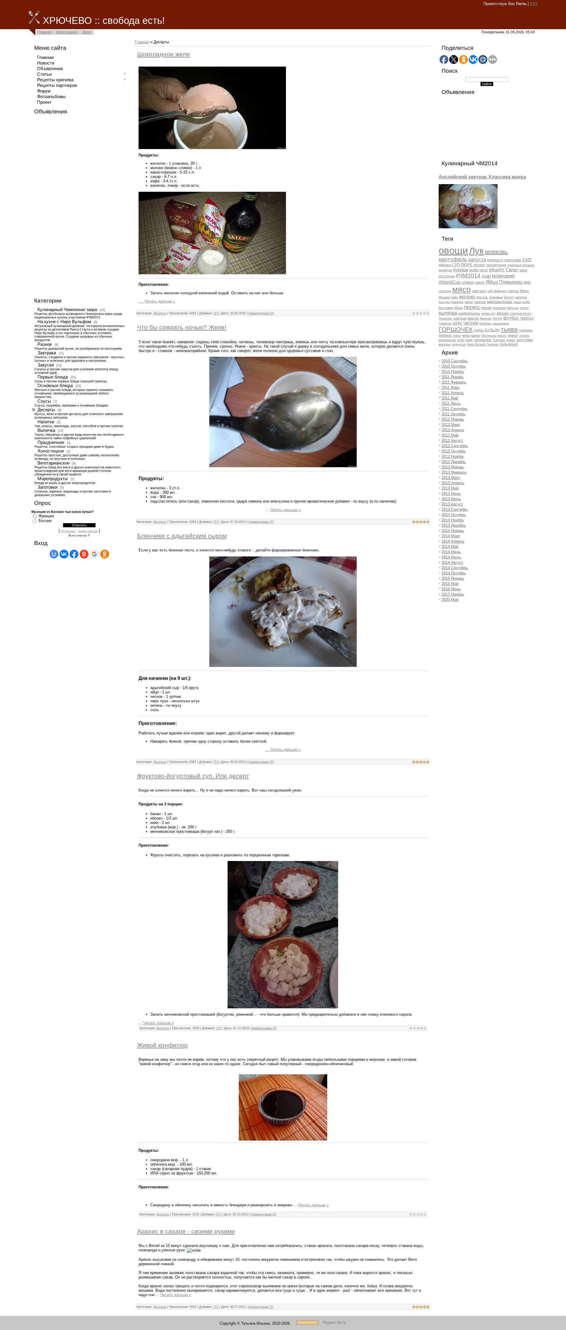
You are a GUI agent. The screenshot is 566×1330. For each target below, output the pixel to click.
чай (490, 291)
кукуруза (458, 344)
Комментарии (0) (261, 313)
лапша (513, 291)
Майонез (500, 291)
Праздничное (50, 442)
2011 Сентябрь (455, 409)
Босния (45, 520)
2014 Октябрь (454, 573)
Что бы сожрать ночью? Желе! (181, 327)
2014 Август (452, 562)
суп (526, 259)
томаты (445, 323)
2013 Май (450, 488)
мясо (461, 289)
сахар (480, 282)
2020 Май (450, 599)
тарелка (480, 302)
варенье (445, 344)
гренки (486, 308)
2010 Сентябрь (455, 361)
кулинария (503, 275)
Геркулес (445, 318)
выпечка (448, 312)
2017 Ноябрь (453, 594)
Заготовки (47, 487)
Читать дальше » (159, 301)
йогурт (509, 297)
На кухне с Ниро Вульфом (64, 321)
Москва (444, 297)
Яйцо (492, 282)
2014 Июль (451, 557)
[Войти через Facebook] (74, 554)
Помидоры (511, 282)
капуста (477, 259)
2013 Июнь (451, 493)
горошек (445, 291)
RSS (534, 3)
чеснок (470, 323)
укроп (502, 335)
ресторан (447, 276)
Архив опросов (88, 531)
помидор (456, 302)
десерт (480, 265)
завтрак (459, 318)
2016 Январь (453, 578)
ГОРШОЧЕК (456, 329)
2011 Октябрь (453, 414)
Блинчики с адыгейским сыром (182, 535)
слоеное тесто (520, 313)
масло (473, 318)
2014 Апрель (453, 541)
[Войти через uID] (54, 554)
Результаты (68, 531)
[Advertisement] (54, 206)
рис (527, 282)
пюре (469, 340)
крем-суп (488, 313)
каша (517, 302)
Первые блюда (52, 377)
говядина (525, 330)
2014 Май (450, 546)
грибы (479, 330)
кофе (526, 302)
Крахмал (499, 308)
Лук (476, 251)
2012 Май (450, 435)
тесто (497, 318)
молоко (467, 296)
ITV (215, 313)
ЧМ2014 (527, 318)
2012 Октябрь (454, 451)
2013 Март (451, 477)
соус (457, 323)
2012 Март (451, 424)
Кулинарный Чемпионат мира (67, 309)
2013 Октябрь (454, 515)
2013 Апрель (453, 483)
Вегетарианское (53, 463)
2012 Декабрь (454, 462)
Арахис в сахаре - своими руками (186, 1231)
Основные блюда (55, 385)
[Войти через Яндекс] (84, 554)
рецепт (496, 269)
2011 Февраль (454, 382)
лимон (512, 335)
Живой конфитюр (162, 1045)
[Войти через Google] (94, 554)
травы (510, 340)
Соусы (44, 401)
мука (466, 335)
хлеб (460, 340)
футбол (511, 318)
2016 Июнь (451, 589)
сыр (486, 276)
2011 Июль (451, 403)
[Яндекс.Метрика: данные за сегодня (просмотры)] (334, 1322)
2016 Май (450, 583)
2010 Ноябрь (453, 371)
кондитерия (496, 265)
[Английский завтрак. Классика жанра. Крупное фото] (468, 227)
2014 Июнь (451, 552)
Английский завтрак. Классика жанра (482, 176)
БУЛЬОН (492, 330)
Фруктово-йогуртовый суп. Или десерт (193, 775)
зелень (485, 323)
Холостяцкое (50, 451)
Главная (45, 32)
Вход (87, 32)
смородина (500, 323)
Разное (44, 344)
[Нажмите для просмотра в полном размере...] (212, 148)
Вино (524, 291)
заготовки (524, 340)
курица (460, 269)
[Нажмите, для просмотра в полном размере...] (283, 466)
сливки (467, 282)
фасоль (482, 297)
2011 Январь (453, 377)
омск (523, 270)
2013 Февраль (454, 472)
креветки (445, 270)
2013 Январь (453, 467)
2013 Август (452, 504)
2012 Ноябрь (453, 456)
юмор (469, 302)
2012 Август (452, 440)
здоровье (496, 297)
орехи (524, 308)
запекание (483, 340)
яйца (458, 308)
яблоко (445, 265)
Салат (512, 269)
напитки (521, 297)
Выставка (446, 308)
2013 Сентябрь (455, 509)
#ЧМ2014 (468, 275)
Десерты (46, 409)
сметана (479, 291)
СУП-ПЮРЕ (462, 265)
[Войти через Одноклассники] (104, 554)
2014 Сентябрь (455, 568)
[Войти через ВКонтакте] (64, 554)
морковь (496, 252)
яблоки (502, 313)
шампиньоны (469, 313)
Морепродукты (52, 478)
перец (472, 307)
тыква (509, 329)
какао (475, 335)
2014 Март (451, 536)
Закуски (45, 365)
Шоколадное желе (163, 54)
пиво (454, 297)
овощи (453, 250)
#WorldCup (449, 282)
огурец (524, 335)
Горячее (492, 344)
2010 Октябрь (454, 366)
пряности (495, 260)
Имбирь (445, 335)
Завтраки (46, 353)
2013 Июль (451, 499)
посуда (444, 302)
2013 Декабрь (454, 525)
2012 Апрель (453, 430)
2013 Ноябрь (453, 520)
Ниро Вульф (476, 344)
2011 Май (450, 398)
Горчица (499, 340)
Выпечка (46, 430)
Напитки (45, 421)
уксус (483, 270)
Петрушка (488, 335)
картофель (453, 259)
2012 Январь (453, 419)
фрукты (513, 308)
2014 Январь (453, 530)
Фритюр (485, 318)
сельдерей (509, 344)
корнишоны (447, 340)
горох (457, 335)
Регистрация (66, 32)
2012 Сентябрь (455, 446)
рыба (473, 270)
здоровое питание (521, 265)
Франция (46, 516)
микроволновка (499, 302)
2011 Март (451, 387)
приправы (512, 260)
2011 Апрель (453, 393)
